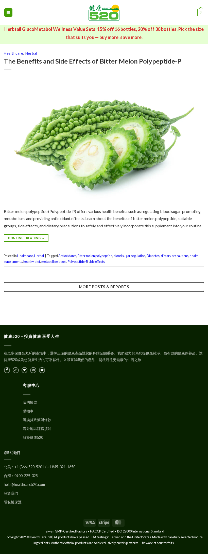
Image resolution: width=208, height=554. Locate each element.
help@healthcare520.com (24, 484)
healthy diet (31, 262)
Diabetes (153, 256)
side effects (97, 262)
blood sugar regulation (129, 256)
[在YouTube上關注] (42, 370)
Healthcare (13, 53)
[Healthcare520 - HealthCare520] (104, 12)
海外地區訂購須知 (37, 428)
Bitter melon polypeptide (95, 256)
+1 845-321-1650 (61, 467)
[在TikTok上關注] (16, 370)
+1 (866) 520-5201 (29, 467)
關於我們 (11, 493)
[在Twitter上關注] (24, 370)
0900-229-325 (26, 475)
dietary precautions (174, 256)
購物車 (28, 411)
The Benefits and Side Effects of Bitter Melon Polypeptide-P (92, 61)
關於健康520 (33, 437)
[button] (8, 12)
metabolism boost (53, 262)
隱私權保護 (13, 502)
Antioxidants (67, 256)
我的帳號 (30, 402)
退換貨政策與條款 (37, 420)
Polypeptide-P (77, 262)
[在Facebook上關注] (7, 370)
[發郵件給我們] (33, 370)
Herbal (31, 53)
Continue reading (26, 238)
